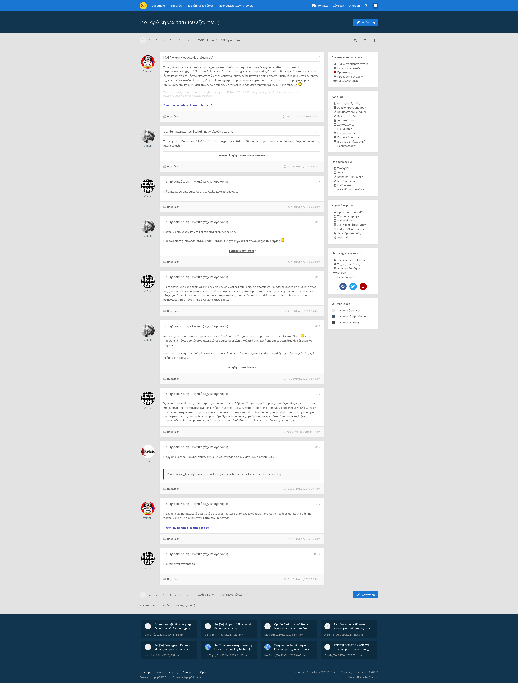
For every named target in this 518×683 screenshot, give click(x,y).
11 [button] (180, 40)
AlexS (327, 634)
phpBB (158, 677)
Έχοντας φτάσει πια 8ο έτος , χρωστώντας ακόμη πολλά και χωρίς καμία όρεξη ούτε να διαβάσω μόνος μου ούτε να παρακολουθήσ (293, 628)
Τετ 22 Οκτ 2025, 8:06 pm (291, 655)
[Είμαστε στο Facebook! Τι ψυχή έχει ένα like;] (343, 286)
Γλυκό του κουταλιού (350, 68)
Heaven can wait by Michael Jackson (234, 649)
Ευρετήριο (146, 672)
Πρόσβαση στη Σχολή (350, 76)
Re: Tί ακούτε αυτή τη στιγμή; (233, 645)
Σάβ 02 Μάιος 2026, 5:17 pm (287, 634)
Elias (267, 634)
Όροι (203, 672)
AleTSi (147, 195)
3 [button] (156, 40)
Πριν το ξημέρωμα (350, 310)
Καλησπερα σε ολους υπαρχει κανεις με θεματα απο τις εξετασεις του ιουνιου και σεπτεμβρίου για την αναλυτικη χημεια (353, 649)
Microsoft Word (346, 220)
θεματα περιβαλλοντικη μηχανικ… (177, 624)
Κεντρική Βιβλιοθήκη (350, 177)
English (341, 272)
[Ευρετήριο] (143, 5)
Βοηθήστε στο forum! (241, 155)
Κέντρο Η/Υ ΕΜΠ (347, 116)
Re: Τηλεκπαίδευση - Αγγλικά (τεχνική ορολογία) (195, 181)
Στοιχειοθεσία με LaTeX (351, 225)
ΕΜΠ (340, 172)
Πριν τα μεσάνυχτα (350, 322)
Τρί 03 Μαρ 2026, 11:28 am (347, 634)
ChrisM (328, 655)
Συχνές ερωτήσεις (348, 264)
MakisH (212, 92)
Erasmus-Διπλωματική (351, 141)
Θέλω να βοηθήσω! (349, 268)
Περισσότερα (345, 146)
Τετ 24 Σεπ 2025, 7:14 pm (348, 655)
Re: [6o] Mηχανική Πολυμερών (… (235, 624)
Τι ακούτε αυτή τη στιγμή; (353, 64)
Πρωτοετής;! (344, 72)
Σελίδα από (207, 40)
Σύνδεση (338, 5)
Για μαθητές (344, 129)
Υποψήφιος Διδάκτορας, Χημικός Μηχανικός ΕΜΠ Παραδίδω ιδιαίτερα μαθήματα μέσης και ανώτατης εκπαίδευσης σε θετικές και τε (353, 628)
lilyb (147, 655)
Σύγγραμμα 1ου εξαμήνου (290, 645)
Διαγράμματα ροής (349, 233)
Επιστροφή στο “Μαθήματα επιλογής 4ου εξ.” (169, 605)
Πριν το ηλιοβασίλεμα (352, 316)
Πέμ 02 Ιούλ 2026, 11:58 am (167, 634)
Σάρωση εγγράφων (349, 216)
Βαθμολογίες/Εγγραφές (351, 112)
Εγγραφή (354, 5)
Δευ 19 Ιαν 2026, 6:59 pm (165, 655)
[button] (188, 40)
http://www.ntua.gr (175, 71)
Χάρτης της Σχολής (348, 103)
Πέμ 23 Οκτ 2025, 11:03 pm (232, 655)
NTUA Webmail (346, 181)
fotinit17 (148, 71)
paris (148, 634)
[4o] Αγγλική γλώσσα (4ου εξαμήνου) (179, 22)
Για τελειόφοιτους (348, 137)
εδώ (171, 241)
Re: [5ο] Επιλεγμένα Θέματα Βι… (175, 645)
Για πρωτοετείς (346, 133)
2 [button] (150, 40)
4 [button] (164, 40)
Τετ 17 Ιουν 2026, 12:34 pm (227, 634)
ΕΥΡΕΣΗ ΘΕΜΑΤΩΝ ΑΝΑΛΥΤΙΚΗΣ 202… (358, 645)
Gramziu (373, 677)
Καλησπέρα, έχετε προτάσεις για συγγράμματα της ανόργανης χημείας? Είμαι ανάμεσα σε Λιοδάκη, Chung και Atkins (293, 649)
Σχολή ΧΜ (343, 168)
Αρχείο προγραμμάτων (351, 107)
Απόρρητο (189, 672)
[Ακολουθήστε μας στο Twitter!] (353, 286)
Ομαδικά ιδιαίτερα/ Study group (295, 624)
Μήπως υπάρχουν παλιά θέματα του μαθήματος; (174, 649)
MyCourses (344, 185)
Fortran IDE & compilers (351, 229)
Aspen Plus (344, 237)
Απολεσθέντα (345, 120)
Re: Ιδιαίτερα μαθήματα (349, 624)
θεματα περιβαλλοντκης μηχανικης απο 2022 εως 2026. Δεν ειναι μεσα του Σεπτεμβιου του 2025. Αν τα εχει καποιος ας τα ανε (174, 628)
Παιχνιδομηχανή (347, 81)
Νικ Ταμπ (210, 655)
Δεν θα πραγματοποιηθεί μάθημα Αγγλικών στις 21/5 (198, 131)
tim (148, 461)
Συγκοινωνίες (345, 124)
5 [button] (170, 40)
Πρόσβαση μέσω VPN (350, 212)
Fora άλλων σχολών (349, 189)
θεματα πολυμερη (225, 628)
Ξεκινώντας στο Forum (351, 260)
